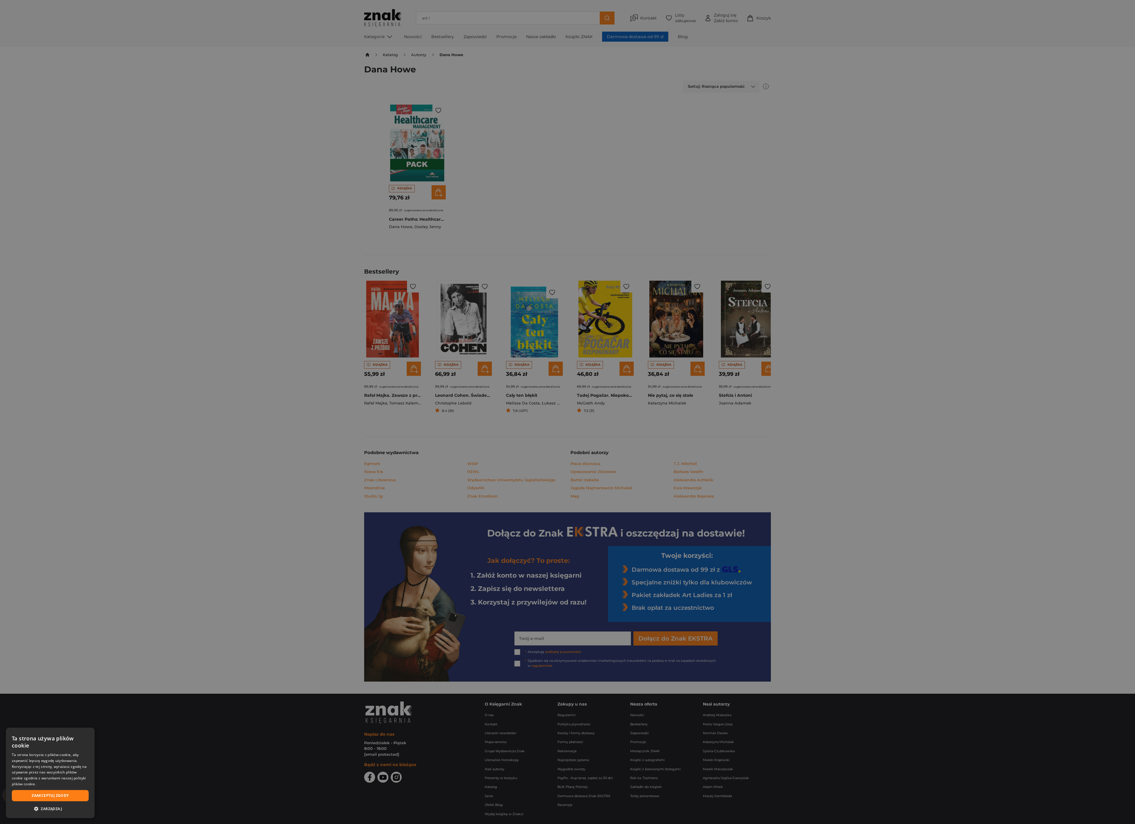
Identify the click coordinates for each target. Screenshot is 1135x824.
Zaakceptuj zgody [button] (50, 795)
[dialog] (50, 773)
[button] (50, 808)
